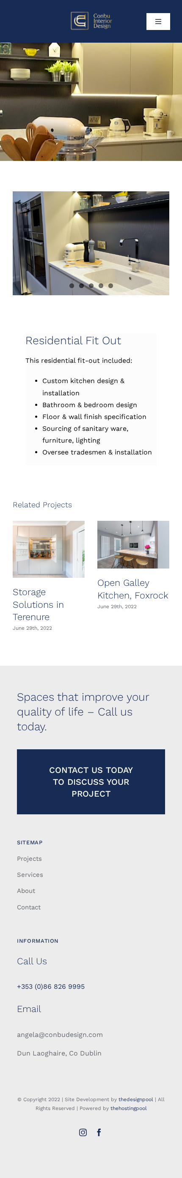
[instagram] (83, 1132)
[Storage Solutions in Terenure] (49, 549)
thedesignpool (136, 1099)
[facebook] (99, 1132)
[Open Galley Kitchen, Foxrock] (133, 545)
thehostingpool (128, 1108)
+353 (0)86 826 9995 (51, 986)
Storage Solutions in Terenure (38, 604)
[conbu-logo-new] (91, 10)
